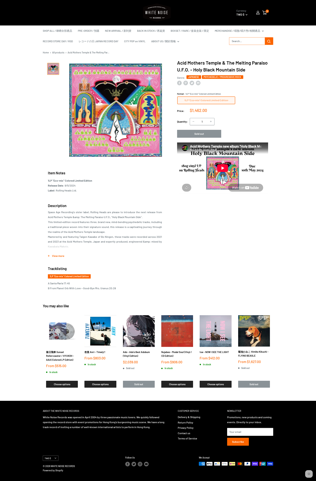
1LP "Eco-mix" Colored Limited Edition (69, 276)
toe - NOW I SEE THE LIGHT (214, 352)
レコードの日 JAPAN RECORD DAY (98, 41)
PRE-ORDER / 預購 (88, 30)
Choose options (62, 384)
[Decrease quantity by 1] (193, 121)
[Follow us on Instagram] (140, 464)
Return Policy (185, 422)
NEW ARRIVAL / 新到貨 (118, 30)
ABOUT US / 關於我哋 (163, 41)
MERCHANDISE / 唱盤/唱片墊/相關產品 (237, 30)
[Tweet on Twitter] (192, 82)
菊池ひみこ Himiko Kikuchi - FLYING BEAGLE (253, 353)
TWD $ (48, 458)
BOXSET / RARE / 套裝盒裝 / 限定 (190, 30)
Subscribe (238, 441)
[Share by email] (198, 82)
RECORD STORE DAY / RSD (58, 41)
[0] (265, 13)
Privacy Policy (186, 427)
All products (58, 52)
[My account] (258, 12)
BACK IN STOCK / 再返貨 (151, 30)
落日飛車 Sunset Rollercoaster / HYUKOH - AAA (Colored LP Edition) (60, 356)
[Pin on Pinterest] (185, 82)
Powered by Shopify (53, 470)
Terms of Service (187, 438)
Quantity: (182, 121)
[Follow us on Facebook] (127, 464)
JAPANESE (193, 77)
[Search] (269, 41)
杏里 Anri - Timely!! (94, 352)
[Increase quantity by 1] (210, 121)
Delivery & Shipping (189, 417)
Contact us (184, 433)
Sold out (199, 133)
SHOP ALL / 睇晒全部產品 (57, 30)
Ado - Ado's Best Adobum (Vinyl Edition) (136, 354)
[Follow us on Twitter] (134, 464)
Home (46, 52)
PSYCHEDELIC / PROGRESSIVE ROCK (223, 77)
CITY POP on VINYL (134, 41)
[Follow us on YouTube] (146, 464)
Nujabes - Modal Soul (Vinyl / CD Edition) (176, 354)
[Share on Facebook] (179, 82)
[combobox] (247, 41)
